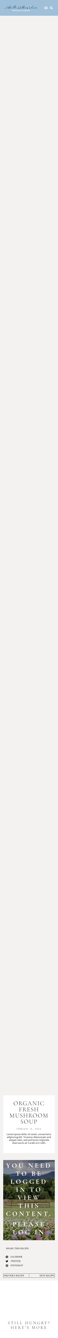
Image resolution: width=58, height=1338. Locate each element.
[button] (46, 7)
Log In (29, 1232)
